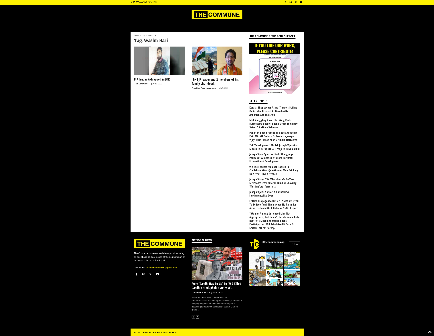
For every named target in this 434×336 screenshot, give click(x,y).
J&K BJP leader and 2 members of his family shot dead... (215, 81)
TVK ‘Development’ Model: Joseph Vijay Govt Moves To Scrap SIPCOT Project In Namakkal (274, 147)
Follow (294, 244)
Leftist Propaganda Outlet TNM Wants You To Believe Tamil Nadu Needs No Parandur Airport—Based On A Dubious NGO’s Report (274, 204)
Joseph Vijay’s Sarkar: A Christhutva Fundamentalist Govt (269, 193)
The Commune (141, 83)
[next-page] (197, 317)
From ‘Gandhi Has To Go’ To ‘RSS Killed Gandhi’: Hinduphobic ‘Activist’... (216, 285)
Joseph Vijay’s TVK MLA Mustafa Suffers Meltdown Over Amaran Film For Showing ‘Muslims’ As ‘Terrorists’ (273, 183)
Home (136, 35)
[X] (296, 2)
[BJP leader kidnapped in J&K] (159, 61)
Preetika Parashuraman (204, 88)
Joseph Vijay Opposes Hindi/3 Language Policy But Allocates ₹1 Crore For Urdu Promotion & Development (271, 158)
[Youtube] (301, 2)
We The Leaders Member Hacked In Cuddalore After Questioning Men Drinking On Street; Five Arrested (273, 170)
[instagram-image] (257, 260)
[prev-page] (193, 317)
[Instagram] (291, 2)
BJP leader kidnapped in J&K (152, 79)
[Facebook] (285, 2)
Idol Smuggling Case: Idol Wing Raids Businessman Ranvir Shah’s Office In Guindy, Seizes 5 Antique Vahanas (273, 123)
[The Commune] (217, 14)
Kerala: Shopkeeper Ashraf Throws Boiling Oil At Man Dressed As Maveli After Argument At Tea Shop (273, 111)
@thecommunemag (272, 242)
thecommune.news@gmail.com (161, 267)
